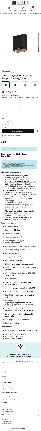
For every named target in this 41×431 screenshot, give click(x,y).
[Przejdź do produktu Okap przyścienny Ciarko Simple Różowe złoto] (25, 84)
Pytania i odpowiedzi (7, 411)
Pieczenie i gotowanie (19, 13)
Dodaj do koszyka (18, 131)
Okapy (30, 13)
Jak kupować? (5, 387)
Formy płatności (6, 397)
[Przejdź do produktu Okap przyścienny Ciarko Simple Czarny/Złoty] (6, 84)
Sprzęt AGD (6, 13)
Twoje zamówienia (7, 423)
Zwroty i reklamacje (7, 409)
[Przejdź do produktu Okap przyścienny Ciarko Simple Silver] (35, 84)
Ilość (3, 118)
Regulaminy (4, 407)
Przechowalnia (5, 419)
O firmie (3, 379)
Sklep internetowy (18, 428)
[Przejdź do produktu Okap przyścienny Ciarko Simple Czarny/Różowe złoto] (16, 84)
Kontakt (3, 376)
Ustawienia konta (6, 421)
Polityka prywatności (7, 389)
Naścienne (38, 13)
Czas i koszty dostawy (8, 399)
